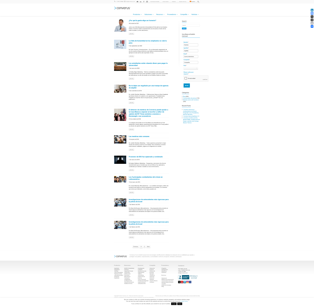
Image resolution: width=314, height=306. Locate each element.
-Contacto (151, 282)
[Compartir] (312, 26)
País (185, 65)
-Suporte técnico (142, 282)
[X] (312, 16)
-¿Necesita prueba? (118, 275)
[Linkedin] (140, 1)
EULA (174, 295)
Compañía (187, 59)
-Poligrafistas (127, 279)
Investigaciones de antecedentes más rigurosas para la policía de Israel (149, 200)
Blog (184, 96)
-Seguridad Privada (128, 271)
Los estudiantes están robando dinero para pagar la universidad (148, 64)
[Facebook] (143, 1)
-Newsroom (164, 278)
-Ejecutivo (151, 273)
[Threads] (312, 20)
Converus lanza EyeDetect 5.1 (191, 116)
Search (184, 28)
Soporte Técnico (182, 1)
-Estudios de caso (142, 271)
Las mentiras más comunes (139, 136)
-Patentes (151, 279)
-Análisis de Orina (128, 283)
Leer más (131, 33)
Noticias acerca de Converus (191, 100)
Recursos (159, 14)
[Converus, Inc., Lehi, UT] (188, 277)
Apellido (186, 48)
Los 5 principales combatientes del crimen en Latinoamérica (146, 178)
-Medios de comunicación (167, 279)
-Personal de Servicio (129, 282)
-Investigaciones (128, 280)
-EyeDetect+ (117, 269)
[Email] (312, 23)
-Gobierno (126, 269)
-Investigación (141, 268)
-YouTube (163, 283)
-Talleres (140, 273)
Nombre (186, 42)
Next (148, 246)
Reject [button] (179, 303)
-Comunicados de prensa (167, 281)
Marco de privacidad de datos (193, 295)
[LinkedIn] (312, 10)
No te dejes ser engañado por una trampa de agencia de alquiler (148, 87)
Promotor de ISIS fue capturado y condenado (146, 157)
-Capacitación (141, 272)
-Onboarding (141, 275)
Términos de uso (159, 295)
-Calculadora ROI (142, 283)
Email (185, 53)
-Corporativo (127, 272)
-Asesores (151, 276)
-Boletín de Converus (166, 285)
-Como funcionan (142, 279)
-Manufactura (127, 276)
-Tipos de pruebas (118, 272)
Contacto (174, 1)
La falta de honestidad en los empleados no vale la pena (148, 42)
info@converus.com (130, 1)
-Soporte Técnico (153, 280)
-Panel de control (118, 273)
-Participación (164, 269)
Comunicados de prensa (189, 98)
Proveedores (171, 14)
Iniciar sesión (166, 1)
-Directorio (163, 272)
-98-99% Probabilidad (129, 268)
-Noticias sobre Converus (167, 282)
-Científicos (152, 275)
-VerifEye (116, 271)
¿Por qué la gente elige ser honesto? (142, 20)
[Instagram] (147, 1)
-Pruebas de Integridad (143, 280)
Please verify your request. (189, 73)
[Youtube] (137, 1)
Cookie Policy (184, 301)
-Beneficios (164, 271)
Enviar (186, 85)
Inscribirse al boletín (154, 1)
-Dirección (151, 278)
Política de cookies (168, 295)
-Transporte (127, 278)
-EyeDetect (116, 268)
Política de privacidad (181, 295)
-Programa (163, 268)
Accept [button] (174, 303)
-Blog (162, 286)
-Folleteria (140, 269)
